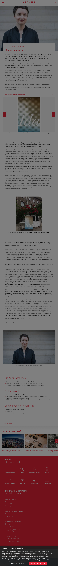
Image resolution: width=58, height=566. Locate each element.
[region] (29, 556)
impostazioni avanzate (18, 563)
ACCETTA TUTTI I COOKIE (38, 563)
